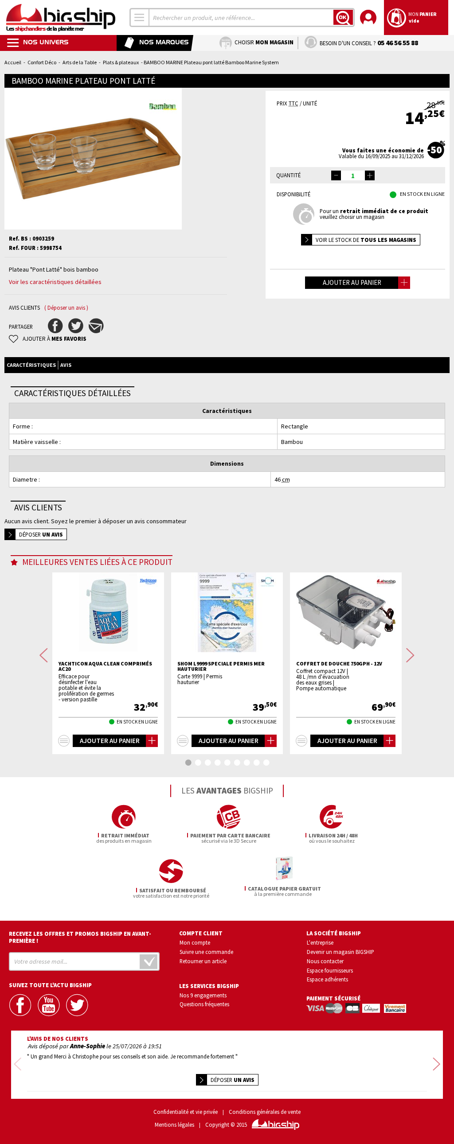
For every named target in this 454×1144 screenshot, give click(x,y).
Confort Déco (41, 62)
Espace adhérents (327, 979)
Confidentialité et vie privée (185, 1112)
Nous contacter (325, 961)
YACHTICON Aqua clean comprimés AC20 (105, 666)
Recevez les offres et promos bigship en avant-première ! (80, 937)
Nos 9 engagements (203, 995)
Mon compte (195, 942)
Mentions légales (174, 1125)
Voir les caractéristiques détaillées (55, 282)
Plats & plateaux (121, 62)
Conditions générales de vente (265, 1112)
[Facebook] (21, 1005)
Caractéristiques (31, 365)
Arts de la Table (80, 62)
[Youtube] (49, 1005)
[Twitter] (78, 1005)
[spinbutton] (353, 175)
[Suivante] (410, 655)
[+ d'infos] (64, 741)
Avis (65, 365)
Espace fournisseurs (330, 970)
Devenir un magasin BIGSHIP (340, 951)
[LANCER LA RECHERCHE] (343, 17)
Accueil (12, 62)
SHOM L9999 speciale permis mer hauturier (221, 666)
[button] (370, 175)
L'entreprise (320, 942)
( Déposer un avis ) (66, 308)
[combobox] (140, 17)
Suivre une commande (206, 951)
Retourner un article (203, 961)
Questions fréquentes (204, 1004)
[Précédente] (43, 655)
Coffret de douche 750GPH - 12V (339, 663)
